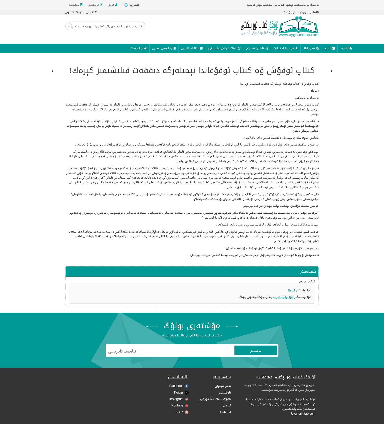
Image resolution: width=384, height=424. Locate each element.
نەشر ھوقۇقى (223, 386)
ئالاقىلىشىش (224, 392)
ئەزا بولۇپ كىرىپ (283, 297)
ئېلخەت (179, 412)
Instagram (176, 399)
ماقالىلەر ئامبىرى (190, 48)
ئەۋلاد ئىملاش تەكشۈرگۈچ (222, 48)
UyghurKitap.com (303, 413)
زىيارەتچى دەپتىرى (162, 48)
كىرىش (111, 4)
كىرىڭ (291, 290)
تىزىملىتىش (94, 4)
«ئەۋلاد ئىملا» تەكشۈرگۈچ (215, 399)
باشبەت (344, 48)
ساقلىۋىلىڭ (74, 4)
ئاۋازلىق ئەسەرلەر (255, 48)
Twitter (178, 392)
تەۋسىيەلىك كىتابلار (284, 48)
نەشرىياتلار (309, 48)
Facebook (176, 386)
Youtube (177, 405)
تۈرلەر (328, 48)
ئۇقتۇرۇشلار (137, 48)
